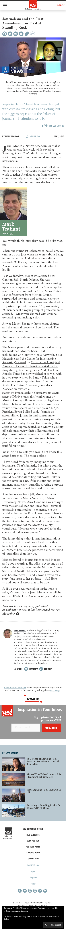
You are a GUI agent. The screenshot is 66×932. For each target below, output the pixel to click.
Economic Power (33, 852)
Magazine (33, 877)
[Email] (15, 33)
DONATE (61, 5)
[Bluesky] (21, 33)
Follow (33, 883)
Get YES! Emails (33, 865)
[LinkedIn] (40, 891)
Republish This (33, 698)
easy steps (55, 690)
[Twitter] (10, 33)
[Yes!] (33, 5)
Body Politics (33, 840)
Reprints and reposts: (15, 688)
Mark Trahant (12, 136)
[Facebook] (4, 33)
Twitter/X (33, 669)
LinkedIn (47, 669)
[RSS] (45, 891)
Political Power (33, 846)
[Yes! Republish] (26, 34)
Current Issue (33, 858)
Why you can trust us (54, 125)
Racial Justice (33, 835)
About (33, 871)
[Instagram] (30, 891)
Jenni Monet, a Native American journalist (33, 146)
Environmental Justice (33, 829)
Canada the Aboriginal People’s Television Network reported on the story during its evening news (31, 366)
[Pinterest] (35, 891)
